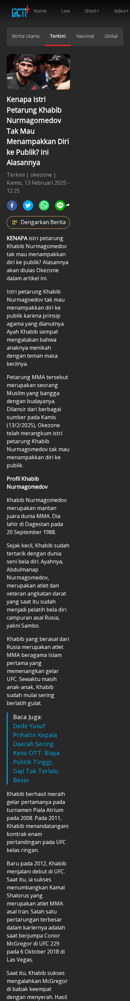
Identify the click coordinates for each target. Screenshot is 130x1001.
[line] (60, 205)
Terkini (58, 36)
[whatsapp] (44, 205)
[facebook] (12, 205)
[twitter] (28, 205)
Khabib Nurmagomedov (37, 246)
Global (111, 36)
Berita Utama (25, 36)
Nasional (85, 36)
